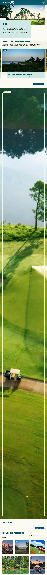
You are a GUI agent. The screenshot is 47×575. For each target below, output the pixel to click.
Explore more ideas (38, 84)
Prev (3, 80)
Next (8, 80)
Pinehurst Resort (6, 91)
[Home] (8, 2)
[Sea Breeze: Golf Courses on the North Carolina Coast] (23, 63)
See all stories (39, 528)
